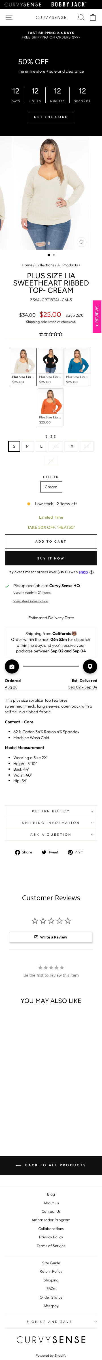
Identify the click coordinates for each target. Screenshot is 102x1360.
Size (51, 436)
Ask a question (50, 834)
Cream (51, 486)
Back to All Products (55, 1165)
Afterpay (51, 1305)
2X (86, 446)
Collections (44, 264)
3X (51, 460)
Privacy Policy (51, 1236)
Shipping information (51, 823)
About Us (51, 1202)
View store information (30, 601)
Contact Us (51, 1211)
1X (71, 446)
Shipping (33, 321)
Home (27, 264)
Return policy (51, 811)
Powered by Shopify (51, 1355)
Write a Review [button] (53, 937)
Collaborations (51, 1228)
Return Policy (51, 1271)
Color (51, 477)
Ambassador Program (51, 1219)
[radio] (24, 367)
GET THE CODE (51, 117)
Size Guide (51, 1262)
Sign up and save (50, 1321)
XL (55, 446)
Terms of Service (51, 1245)
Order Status (51, 1297)
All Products (67, 264)
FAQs (51, 1288)
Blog (51, 1194)
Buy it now (51, 558)
